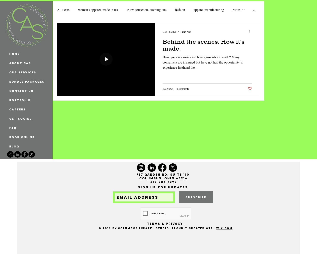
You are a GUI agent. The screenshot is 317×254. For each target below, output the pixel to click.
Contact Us (21, 91)
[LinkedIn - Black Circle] (17, 154)
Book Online (22, 137)
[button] (254, 10)
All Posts (63, 9)
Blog (14, 146)
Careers (17, 109)
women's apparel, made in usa (98, 9)
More (236, 9)
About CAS (20, 63)
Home (14, 54)
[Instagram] (10, 154)
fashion (180, 9)
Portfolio (20, 100)
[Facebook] (24, 154)
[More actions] (251, 31)
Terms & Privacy (165, 224)
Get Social (20, 118)
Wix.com (224, 228)
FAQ (13, 128)
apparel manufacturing (209, 9)
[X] (31, 154)
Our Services (22, 72)
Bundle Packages (26, 81)
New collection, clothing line (146, 9)
